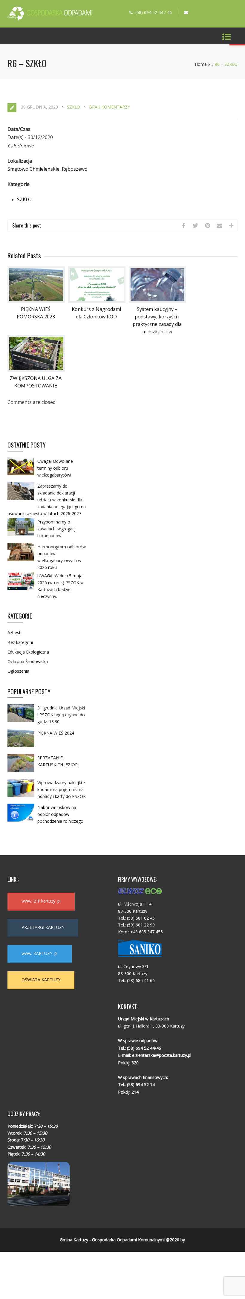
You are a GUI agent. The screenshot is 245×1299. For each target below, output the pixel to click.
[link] (49, 19)
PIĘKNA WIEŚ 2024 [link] (55, 733)
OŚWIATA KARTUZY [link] (41, 979)
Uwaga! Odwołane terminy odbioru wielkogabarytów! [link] (55, 468)
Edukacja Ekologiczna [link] (28, 652)
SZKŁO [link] (73, 107)
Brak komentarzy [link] (109, 107)
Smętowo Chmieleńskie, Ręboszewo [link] (47, 169)
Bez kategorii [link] (20, 642)
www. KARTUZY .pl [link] (40, 953)
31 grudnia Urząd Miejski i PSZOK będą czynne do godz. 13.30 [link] (61, 714)
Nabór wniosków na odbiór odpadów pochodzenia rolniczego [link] (60, 814)
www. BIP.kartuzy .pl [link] (41, 901)
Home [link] (201, 64)
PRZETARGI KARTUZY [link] (43, 927)
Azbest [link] (14, 632)
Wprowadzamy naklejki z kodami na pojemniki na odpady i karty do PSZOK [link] (61, 789)
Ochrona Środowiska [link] (27, 661)
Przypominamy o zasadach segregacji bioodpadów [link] (56, 528)
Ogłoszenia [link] (18, 671)
